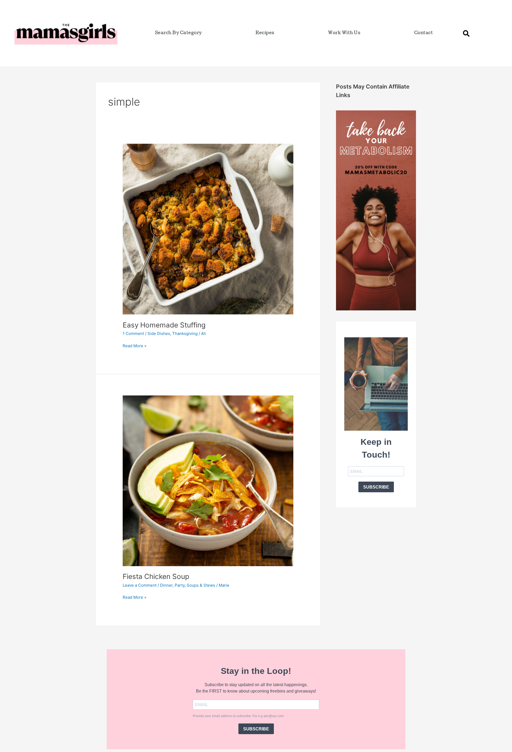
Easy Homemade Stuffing (164, 325)
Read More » (134, 345)
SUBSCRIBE (376, 487)
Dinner (166, 585)
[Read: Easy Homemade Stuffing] (208, 228)
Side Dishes (158, 333)
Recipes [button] (264, 33)
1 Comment (133, 333)
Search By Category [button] (178, 33)
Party (180, 585)
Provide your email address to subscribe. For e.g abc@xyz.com (238, 716)
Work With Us (344, 33)
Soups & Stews (201, 585)
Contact (423, 33)
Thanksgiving (185, 333)
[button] (466, 33)
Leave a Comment (140, 585)
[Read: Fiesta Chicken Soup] (208, 480)
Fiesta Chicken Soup (156, 576)
